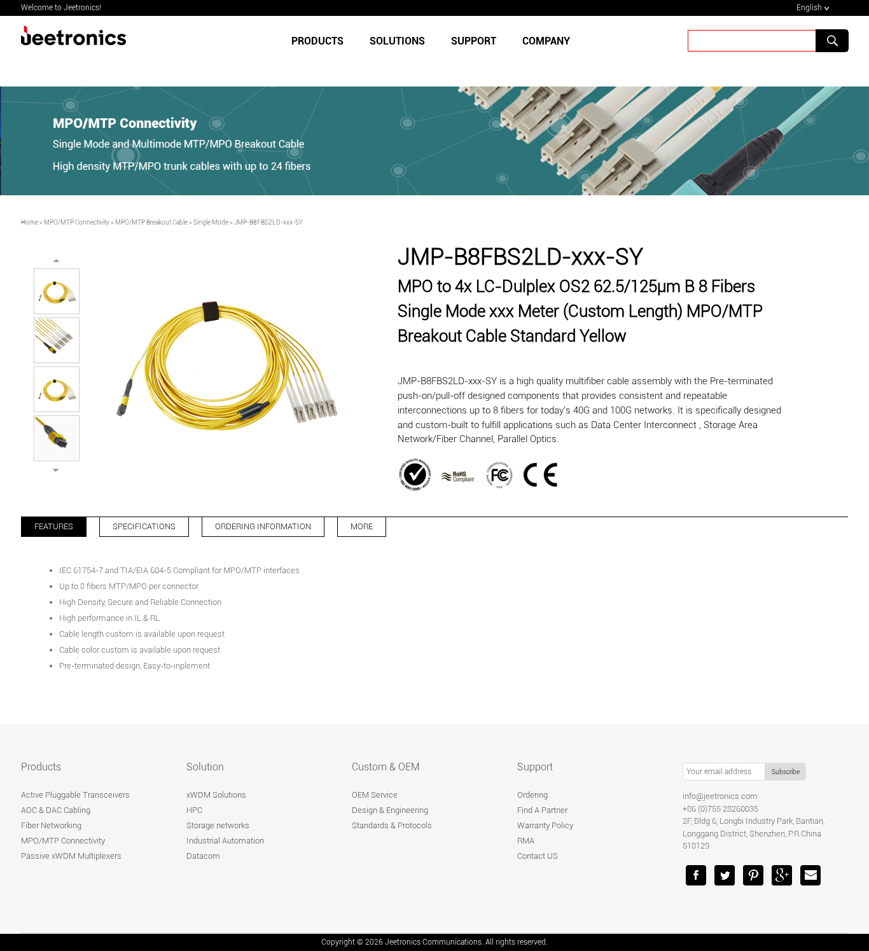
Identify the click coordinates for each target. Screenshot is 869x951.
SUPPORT (473, 41)
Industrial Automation (225, 840)
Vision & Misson (483, 85)
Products (317, 41)
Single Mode (210, 222)
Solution (205, 767)
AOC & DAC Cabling (55, 810)
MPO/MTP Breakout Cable (151, 222)
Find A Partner (542, 810)
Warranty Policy (545, 825)
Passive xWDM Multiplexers (71, 856)
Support (535, 767)
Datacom (203, 856)
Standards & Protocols (392, 825)
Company (546, 41)
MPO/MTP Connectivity (76, 222)
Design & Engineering (390, 810)
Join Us (554, 85)
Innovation (405, 85)
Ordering (532, 795)
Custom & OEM (386, 767)
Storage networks (217, 825)
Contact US (537, 856)
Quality (344, 85)
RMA (525, 840)
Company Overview (267, 85)
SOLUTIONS (397, 41)
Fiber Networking (51, 825)
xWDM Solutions (216, 795)
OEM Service (375, 795)
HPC (194, 810)
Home (29, 222)
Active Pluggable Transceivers (75, 795)
